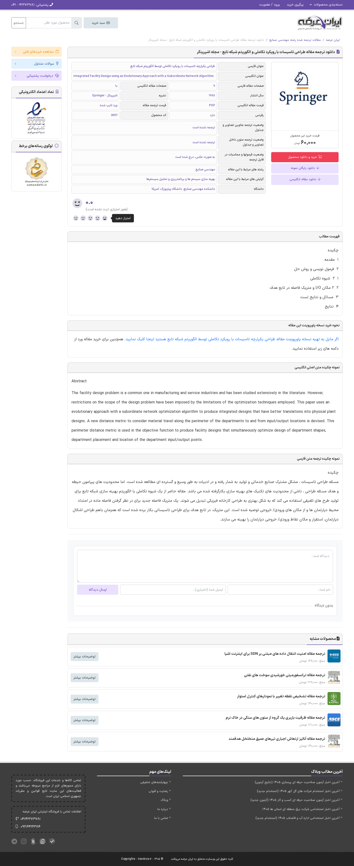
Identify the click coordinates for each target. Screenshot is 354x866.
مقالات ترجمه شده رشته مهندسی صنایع (295, 40)
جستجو (18, 22)
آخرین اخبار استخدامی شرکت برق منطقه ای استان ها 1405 (301, 809)
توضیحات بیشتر (84, 656)
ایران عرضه (333, 40)
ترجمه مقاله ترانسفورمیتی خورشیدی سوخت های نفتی (284, 675)
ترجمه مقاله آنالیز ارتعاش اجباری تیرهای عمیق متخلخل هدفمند (277, 739)
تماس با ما (161, 818)
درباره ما (162, 809)
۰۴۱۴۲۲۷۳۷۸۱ (30, 819)
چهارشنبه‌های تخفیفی (154, 782)
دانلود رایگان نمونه (303, 168)
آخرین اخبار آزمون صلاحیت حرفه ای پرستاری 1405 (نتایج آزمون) (297, 782)
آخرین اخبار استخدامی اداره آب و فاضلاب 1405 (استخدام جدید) (298, 818)
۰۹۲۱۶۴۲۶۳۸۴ (30, 826)
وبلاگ (164, 800)
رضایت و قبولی (158, 791)
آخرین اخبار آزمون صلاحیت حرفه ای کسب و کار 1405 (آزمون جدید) (295, 800)
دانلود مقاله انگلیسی (303, 179)
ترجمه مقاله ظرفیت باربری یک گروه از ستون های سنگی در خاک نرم (275, 718)
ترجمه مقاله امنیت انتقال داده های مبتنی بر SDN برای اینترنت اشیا (274, 654)
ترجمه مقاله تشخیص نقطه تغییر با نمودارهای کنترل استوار (281, 696)
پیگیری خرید (295, 4)
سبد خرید (99, 22)
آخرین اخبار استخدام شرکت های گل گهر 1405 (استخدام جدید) (298, 791)
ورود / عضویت (269, 4)
